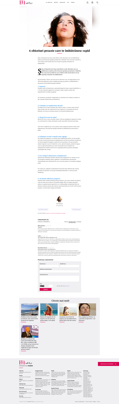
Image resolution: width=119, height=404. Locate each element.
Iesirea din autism (73, 392)
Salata (68, 373)
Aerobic (60, 390)
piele (53, 213)
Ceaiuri (56, 381)
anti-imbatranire (57, 213)
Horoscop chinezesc (87, 376)
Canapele (77, 383)
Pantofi (63, 373)
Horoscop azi (86, 374)
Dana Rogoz (48, 382)
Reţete (69, 371)
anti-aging (63, 213)
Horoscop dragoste (87, 375)
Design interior (75, 384)
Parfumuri (45, 390)
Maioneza (76, 375)
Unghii (41, 390)
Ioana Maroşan (59, 203)
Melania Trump (47, 384)
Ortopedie (58, 385)
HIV (54, 385)
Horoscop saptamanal (87, 396)
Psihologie (63, 381)
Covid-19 (77, 393)
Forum (72, 2)
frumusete (48, 213)
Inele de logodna (61, 374)
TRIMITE (45, 289)
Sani (43, 392)
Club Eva (21, 371)
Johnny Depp (43, 381)
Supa (74, 373)
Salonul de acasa (46, 394)
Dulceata (77, 373)
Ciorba (75, 372)
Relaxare (64, 389)
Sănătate (53, 379)
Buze (40, 393)
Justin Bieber (40, 384)
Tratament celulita (39, 394)
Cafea (71, 373)
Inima (59, 381)
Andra (43, 383)
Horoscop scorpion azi (87, 389)
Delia (46, 383)
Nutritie (57, 392)
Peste (78, 372)
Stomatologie (59, 382)
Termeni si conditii (88, 401)
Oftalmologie (59, 384)
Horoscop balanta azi (87, 394)
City (68, 2)
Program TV (37, 385)
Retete (56, 2)
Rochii (38, 390)
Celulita (43, 393)
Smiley (40, 383)
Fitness (55, 389)
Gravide (69, 386)
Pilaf (80, 375)
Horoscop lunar (86, 378)
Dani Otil (37, 383)
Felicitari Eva (22, 384)
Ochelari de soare (59, 375)
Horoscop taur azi (87, 386)
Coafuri (36, 392)
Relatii (36, 373)
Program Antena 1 (39, 386)
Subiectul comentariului (46, 269)
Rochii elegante (54, 374)
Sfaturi (21, 379)
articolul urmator (76, 209)
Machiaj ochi (47, 393)
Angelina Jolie (42, 382)
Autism (79, 386)
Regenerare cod (66, 286)
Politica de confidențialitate (79, 401)
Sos (80, 372)
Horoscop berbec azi (87, 395)
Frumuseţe (38, 389)
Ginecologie (53, 382)
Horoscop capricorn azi (88, 387)
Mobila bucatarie (70, 382)
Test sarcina (61, 383)
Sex (49, 373)
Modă (52, 371)
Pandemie (69, 394)
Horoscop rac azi (86, 383)
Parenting (69, 385)
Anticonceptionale (55, 383)
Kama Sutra (37, 374)
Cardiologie (53, 384)
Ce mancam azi (73, 377)
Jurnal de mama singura (77, 385)
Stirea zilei (77, 390)
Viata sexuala (46, 372)
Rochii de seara (57, 372)
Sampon (37, 393)
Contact (98, 401)
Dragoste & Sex (39, 371)
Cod (41, 283)
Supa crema (77, 374)
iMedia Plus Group (31, 401)
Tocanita (69, 374)
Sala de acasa (59, 394)
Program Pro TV (43, 385)
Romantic (41, 372)
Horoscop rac (86, 380)
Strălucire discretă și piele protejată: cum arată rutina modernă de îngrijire (29, 318)
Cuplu (39, 373)
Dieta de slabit (62, 392)
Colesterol (64, 382)
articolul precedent (43, 209)
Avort (63, 384)
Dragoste (37, 372)
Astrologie (85, 377)
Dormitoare (69, 384)
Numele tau (43, 263)
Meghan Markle (38, 379)
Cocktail (72, 374)
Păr (36, 390)
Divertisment (38, 378)
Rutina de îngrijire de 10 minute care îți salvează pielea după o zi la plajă (47, 318)
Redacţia (94, 401)
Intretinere (56, 390)
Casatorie (46, 373)
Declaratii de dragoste (44, 375)
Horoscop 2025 (86, 373)
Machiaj (40, 392)
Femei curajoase (74, 386)
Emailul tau (63, 263)
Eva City (21, 396)
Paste (72, 372)
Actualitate (70, 389)
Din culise (69, 390)
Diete (52, 389)
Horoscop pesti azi (87, 392)
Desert (72, 375)
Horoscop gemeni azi (87, 384)
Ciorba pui (77, 376)
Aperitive (69, 375)
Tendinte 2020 (54, 376)
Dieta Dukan (59, 389)
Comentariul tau (44, 274)
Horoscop (62, 2)
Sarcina (52, 381)
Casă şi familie (70, 380)
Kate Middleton (45, 379)
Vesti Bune (73, 393)
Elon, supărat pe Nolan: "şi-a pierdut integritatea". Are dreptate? (87, 318)
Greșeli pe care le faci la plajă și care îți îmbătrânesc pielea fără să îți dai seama (68, 318)
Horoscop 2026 (86, 372)
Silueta (59, 393)
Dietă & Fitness (55, 388)
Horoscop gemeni (87, 382)
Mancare (69, 372)
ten (51, 213)
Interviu (73, 390)
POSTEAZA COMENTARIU (43, 221)
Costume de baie (58, 373)
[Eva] (23, 1)
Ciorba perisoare (70, 376)
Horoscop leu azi (86, 393)
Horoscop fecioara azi (87, 385)
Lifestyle (49, 2)
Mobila (73, 383)
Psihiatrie (62, 385)
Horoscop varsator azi (87, 391)
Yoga (52, 390)
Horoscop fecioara (87, 381)
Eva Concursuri (23, 391)
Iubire (42, 373)
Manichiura (47, 392)
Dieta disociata (54, 393)
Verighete (53, 375)
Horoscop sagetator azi (88, 390)
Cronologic (78, 221)
